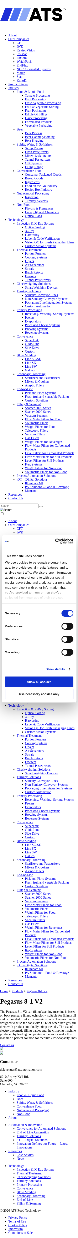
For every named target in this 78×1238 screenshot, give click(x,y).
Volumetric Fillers (36, 423)
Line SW (31, 366)
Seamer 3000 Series (38, 408)
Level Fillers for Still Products (44, 460)
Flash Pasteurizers (36, 152)
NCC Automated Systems (34, 69)
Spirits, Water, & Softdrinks (35, 144)
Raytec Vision (26, 50)
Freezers (30, 276)
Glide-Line (32, 344)
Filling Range (34, 167)
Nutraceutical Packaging (33, 193)
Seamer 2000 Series (38, 411)
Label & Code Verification (42, 238)
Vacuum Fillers (35, 434)
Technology (16, 219)
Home (4, 991)
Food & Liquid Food (30, 91)
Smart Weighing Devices (41, 287)
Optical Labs (33, 216)
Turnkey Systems (36, 201)
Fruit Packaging (35, 110)
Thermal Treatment (29, 250)
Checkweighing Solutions (34, 283)
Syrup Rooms (34, 148)
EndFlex (22, 65)
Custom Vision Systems (40, 246)
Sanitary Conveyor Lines (41, 295)
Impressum (15, 1229)
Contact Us (15, 498)
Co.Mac (22, 54)
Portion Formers (35, 253)
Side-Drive (32, 347)
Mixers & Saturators (38, 155)
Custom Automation (38, 306)
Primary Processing (29, 310)
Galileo (30, 370)
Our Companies (18, 39)
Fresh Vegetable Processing (43, 103)
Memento (31, 490)
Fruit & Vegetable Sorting (42, 107)
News (20, 1158)
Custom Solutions (36, 400)
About (12, 35)
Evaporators (33, 321)
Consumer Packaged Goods (43, 174)
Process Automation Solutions (36, 475)
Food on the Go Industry (41, 186)
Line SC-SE (33, 359)
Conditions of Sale (20, 1232)
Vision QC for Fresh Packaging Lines (49, 242)
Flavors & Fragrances (39, 208)
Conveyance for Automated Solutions (41, 1128)
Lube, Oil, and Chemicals (42, 212)
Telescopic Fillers (36, 430)
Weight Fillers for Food (40, 426)
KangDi (22, 80)
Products (17, 991)
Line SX (30, 362)
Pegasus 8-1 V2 (37, 991)
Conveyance (25, 336)
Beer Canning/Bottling (40, 137)
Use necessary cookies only (39, 694)
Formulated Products (38, 122)
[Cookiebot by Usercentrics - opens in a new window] (55, 541)
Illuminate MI (34, 483)
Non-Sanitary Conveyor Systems (46, 299)
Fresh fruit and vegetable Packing (47, 396)
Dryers (29, 261)
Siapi (20, 76)
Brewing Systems (36, 329)
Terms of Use (17, 1221)
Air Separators (34, 265)
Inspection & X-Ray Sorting (35, 223)
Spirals (29, 268)
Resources (15, 494)
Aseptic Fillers (34, 385)
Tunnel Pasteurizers (38, 159)
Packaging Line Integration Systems (48, 302)
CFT (20, 43)
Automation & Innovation (25, 1125)
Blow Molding (26, 355)
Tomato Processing (37, 95)
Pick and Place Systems (40, 393)
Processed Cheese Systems (42, 325)
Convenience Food (29, 171)
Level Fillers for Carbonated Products (49, 453)
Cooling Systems (36, 257)
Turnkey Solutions (29, 291)
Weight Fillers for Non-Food (43, 468)
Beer (20, 129)
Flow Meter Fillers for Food (43, 419)
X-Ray (29, 231)
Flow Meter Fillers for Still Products (48, 457)
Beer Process (33, 133)
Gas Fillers (32, 438)
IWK (20, 46)
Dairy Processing (36, 118)
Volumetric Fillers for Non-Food (46, 472)
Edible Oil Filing (36, 114)
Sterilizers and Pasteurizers (42, 378)
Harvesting (32, 235)
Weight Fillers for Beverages (43, 442)
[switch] (67, 626)
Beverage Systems (37, 332)
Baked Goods (34, 178)
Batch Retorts (34, 272)
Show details (55, 669)
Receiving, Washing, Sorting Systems (49, 314)
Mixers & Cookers (37, 381)
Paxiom (22, 58)
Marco (21, 73)
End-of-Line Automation (33, 1132)
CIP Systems (33, 163)
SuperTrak (32, 340)
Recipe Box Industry (38, 189)
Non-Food (23, 204)
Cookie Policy (17, 1225)
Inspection (31, 197)
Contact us (7, 1045)
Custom (30, 351)
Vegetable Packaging (38, 125)
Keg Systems (33, 464)
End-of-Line (25, 389)
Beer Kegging (34, 140)
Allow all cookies (39, 682)
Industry (13, 88)
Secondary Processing (31, 374)
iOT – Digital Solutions (32, 479)
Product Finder (18, 84)
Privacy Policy (17, 1217)
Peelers (29, 317)
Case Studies (25, 1155)
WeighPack (24, 61)
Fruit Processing (35, 99)
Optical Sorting (35, 227)
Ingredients (32, 182)
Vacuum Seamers (36, 415)
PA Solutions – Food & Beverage (47, 487)
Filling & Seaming (29, 404)
